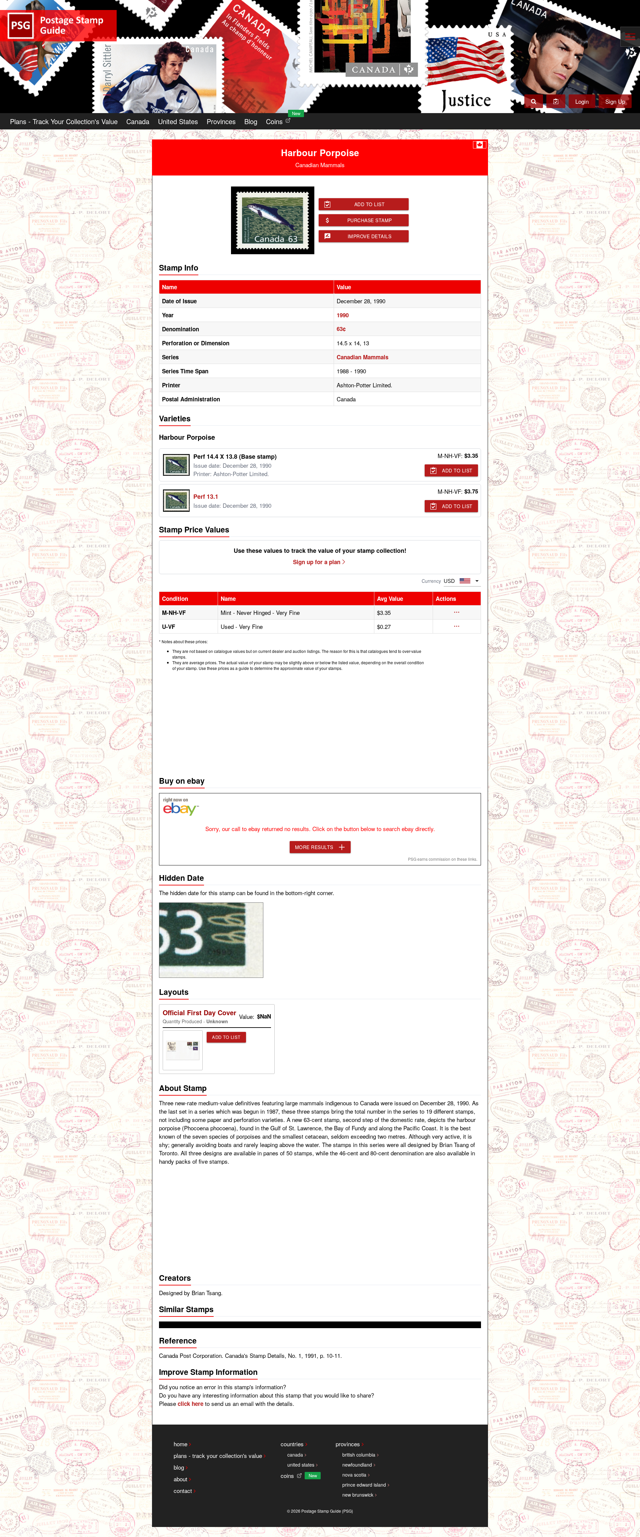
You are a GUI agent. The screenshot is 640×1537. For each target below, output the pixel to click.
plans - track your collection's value (218, 1455)
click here (190, 1404)
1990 (343, 315)
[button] (457, 612)
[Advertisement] (320, 721)
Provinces (221, 121)
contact (183, 1490)
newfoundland (357, 1464)
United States (178, 121)
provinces (348, 1444)
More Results (314, 847)
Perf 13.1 (205, 496)
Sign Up (615, 101)
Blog (250, 121)
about (180, 1479)
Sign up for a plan (316, 562)
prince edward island (364, 1484)
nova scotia (354, 1474)
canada (295, 1454)
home (180, 1444)
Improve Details (370, 236)
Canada (137, 121)
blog (179, 1467)
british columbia (358, 1454)
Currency (431, 581)
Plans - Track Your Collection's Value (64, 121)
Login (582, 101)
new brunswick (357, 1494)
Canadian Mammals (362, 357)
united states (300, 1464)
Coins (279, 119)
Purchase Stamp (369, 220)
